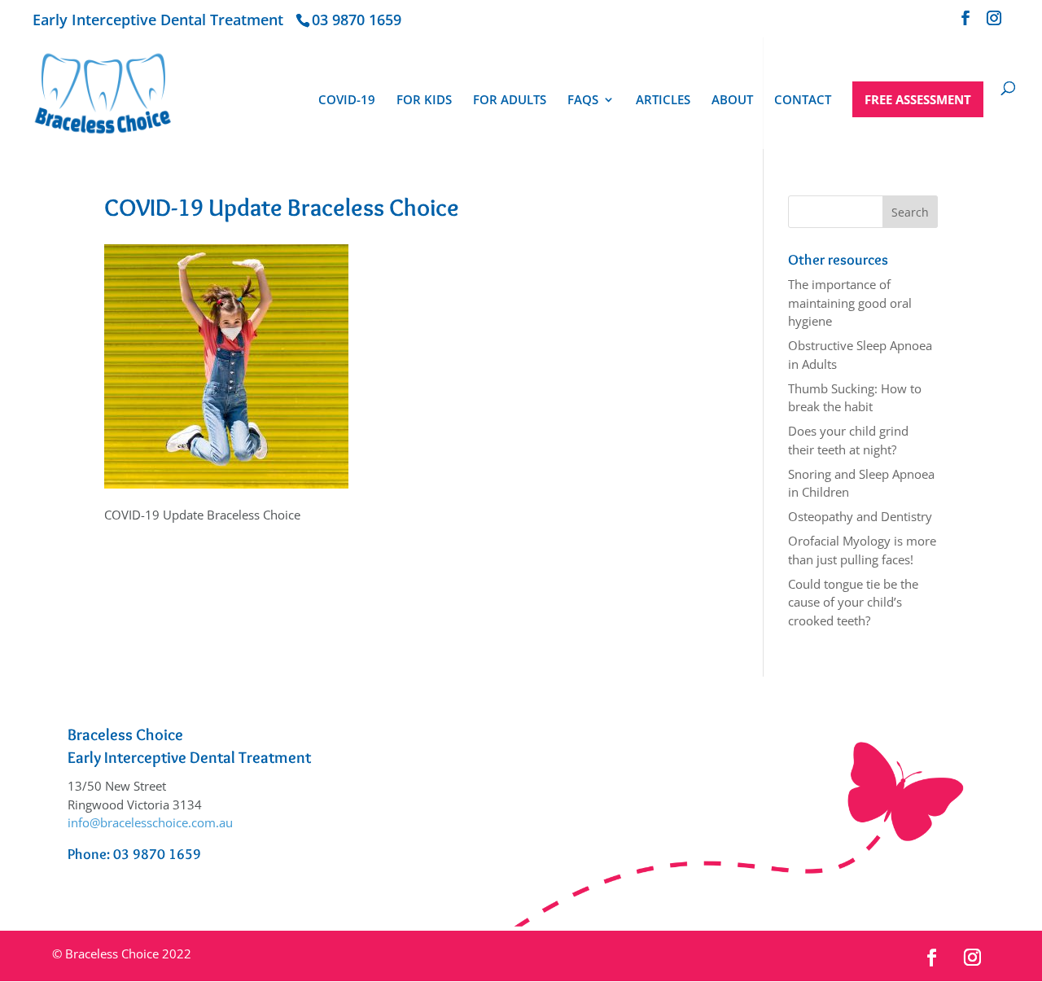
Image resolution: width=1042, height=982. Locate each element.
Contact (802, 100)
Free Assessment (918, 99)
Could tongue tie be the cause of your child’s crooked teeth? (853, 602)
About (732, 100)
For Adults (509, 100)
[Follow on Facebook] (932, 957)
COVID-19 (346, 100)
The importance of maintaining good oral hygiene (850, 302)
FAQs (582, 100)
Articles (663, 100)
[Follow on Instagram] (973, 957)
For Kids (424, 100)
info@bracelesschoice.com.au (150, 822)
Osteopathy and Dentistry (860, 516)
